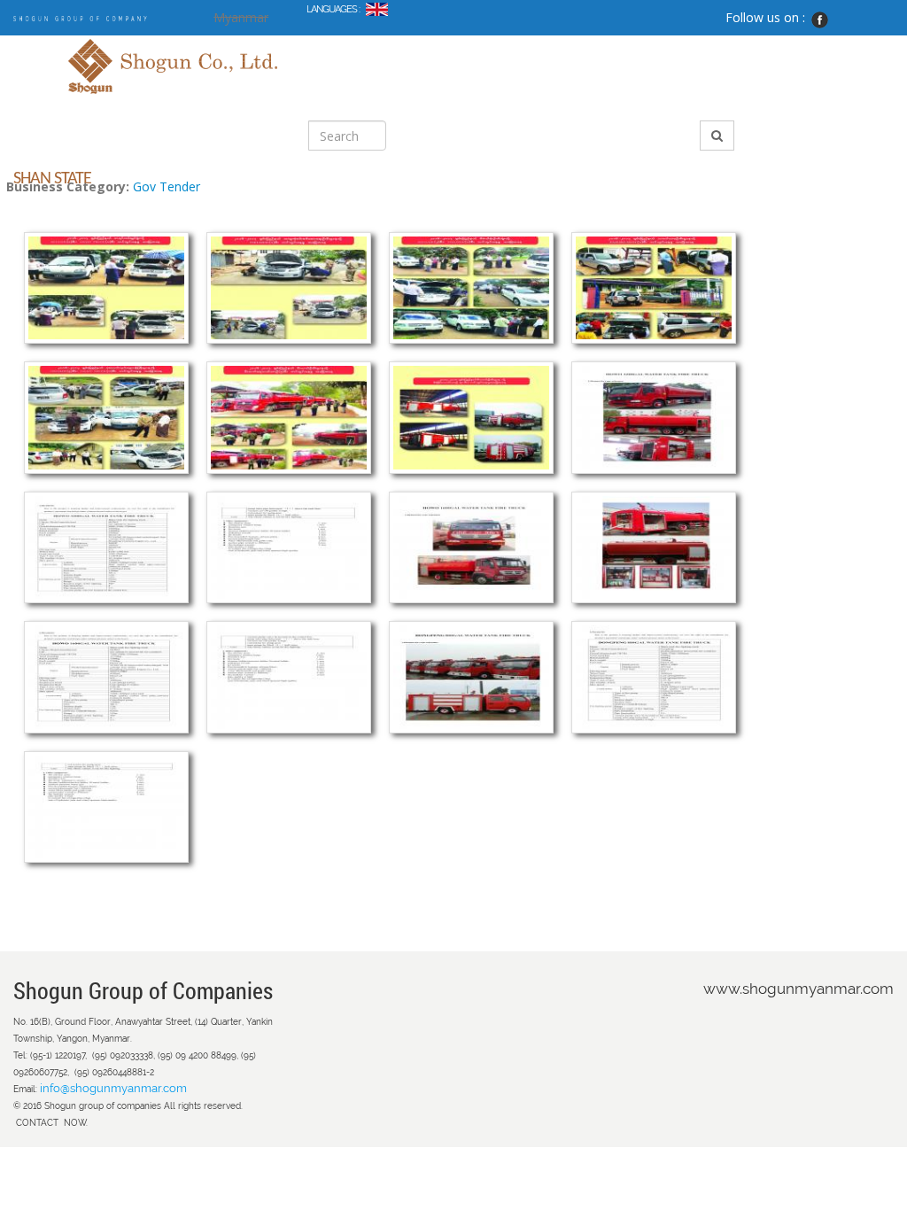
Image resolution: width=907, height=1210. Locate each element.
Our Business (435, 54)
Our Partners (328, 93)
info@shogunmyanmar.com (113, 1088)
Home (307, 54)
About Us (361, 54)
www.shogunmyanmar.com (798, 988)
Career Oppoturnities (435, 93)
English (377, 12)
